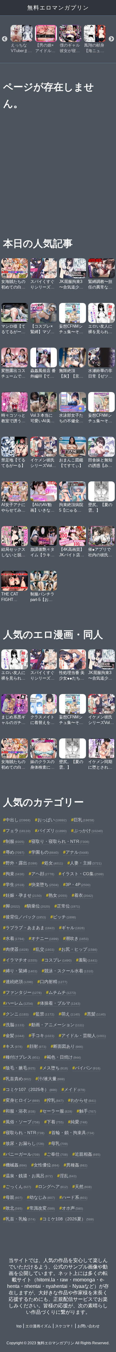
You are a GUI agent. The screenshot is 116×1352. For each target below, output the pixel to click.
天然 (83, 1186)
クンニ (17, 1013)
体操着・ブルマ (60, 1003)
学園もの (44, 852)
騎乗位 (38, 906)
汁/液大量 (51, 1078)
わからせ (83, 1100)
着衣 (83, 895)
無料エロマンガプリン (58, 8)
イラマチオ (21, 960)
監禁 (45, 1013)
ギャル (73, 927)
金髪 (15, 1035)
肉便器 (17, 949)
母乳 (59, 1143)
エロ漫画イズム (38, 1326)
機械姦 (16, 1164)
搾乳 (55, 1100)
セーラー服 (57, 1111)
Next (111, 39)
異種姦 (76, 1164)
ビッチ (64, 916)
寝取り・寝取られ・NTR (60, 841)
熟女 (58, 895)
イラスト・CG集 (82, 873)
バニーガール (23, 1154)
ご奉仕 (57, 1154)
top (19, 1326)
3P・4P (78, 884)
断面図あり (68, 1046)
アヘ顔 (42, 873)
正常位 (68, 906)
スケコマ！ (64, 1326)
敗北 (14, 1208)
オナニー (44, 938)
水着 (15, 938)
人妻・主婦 (85, 862)
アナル (77, 852)
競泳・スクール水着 (68, 970)
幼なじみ (42, 1197)
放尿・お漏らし (25, 1143)
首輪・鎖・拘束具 (72, 1132)
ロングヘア (53, 1186)
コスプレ (57, 960)
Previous (5, 39)
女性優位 (46, 1164)
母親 (14, 1197)
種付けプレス (23, 1057)
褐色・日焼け (64, 1057)
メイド (74, 1089)
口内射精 (53, 981)
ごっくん (18, 1186)
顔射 (37, 1046)
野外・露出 (21, 862)
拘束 (15, 873)
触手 (87, 1111)
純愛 (79, 1121)
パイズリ (52, 830)
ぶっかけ (88, 830)
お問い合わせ (88, 1326)
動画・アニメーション (57, 1024)
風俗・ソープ (23, 1121)
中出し (18, 819)
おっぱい (52, 819)
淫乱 (68, 1175)
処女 (53, 862)
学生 (15, 884)
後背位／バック (26, 916)
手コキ (42, 1035)
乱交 (45, 949)
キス (14, 1046)
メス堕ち (55, 1067)
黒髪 (96, 1013)
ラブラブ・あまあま (30, 927)
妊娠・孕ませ (23, 895)
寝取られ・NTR (25, 1132)
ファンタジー (23, 992)
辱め (15, 852)
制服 (15, 841)
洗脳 (15, 1024)
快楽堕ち (44, 884)
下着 (55, 1121)
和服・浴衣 (20, 1111)
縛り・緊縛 (21, 970)
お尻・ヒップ (79, 949)
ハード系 (74, 1197)
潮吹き (77, 938)
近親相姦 (87, 1154)
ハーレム (19, 1003)
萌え (70, 1013)
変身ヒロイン (23, 1100)
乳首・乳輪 (20, 1218)
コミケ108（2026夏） (68, 1218)
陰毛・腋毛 (20, 1067)
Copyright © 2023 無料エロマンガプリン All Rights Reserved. (58, 1343)
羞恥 (88, 960)
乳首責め (18, 1078)
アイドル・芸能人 (83, 1035)
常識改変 (42, 1208)
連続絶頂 (19, 981)
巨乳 (84, 819)
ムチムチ (62, 992)
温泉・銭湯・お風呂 (29, 1175)
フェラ (18, 830)
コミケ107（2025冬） (31, 1089)
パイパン (87, 1067)
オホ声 (72, 1208)
